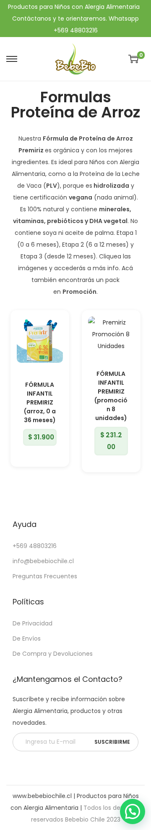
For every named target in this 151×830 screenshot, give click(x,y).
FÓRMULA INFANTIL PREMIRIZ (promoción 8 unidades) (111, 396)
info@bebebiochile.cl (43, 561)
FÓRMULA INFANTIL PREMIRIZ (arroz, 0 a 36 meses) (40, 402)
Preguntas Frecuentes (45, 576)
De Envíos (27, 638)
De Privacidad (32, 623)
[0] (133, 59)
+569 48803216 (35, 546)
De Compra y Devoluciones (53, 653)
